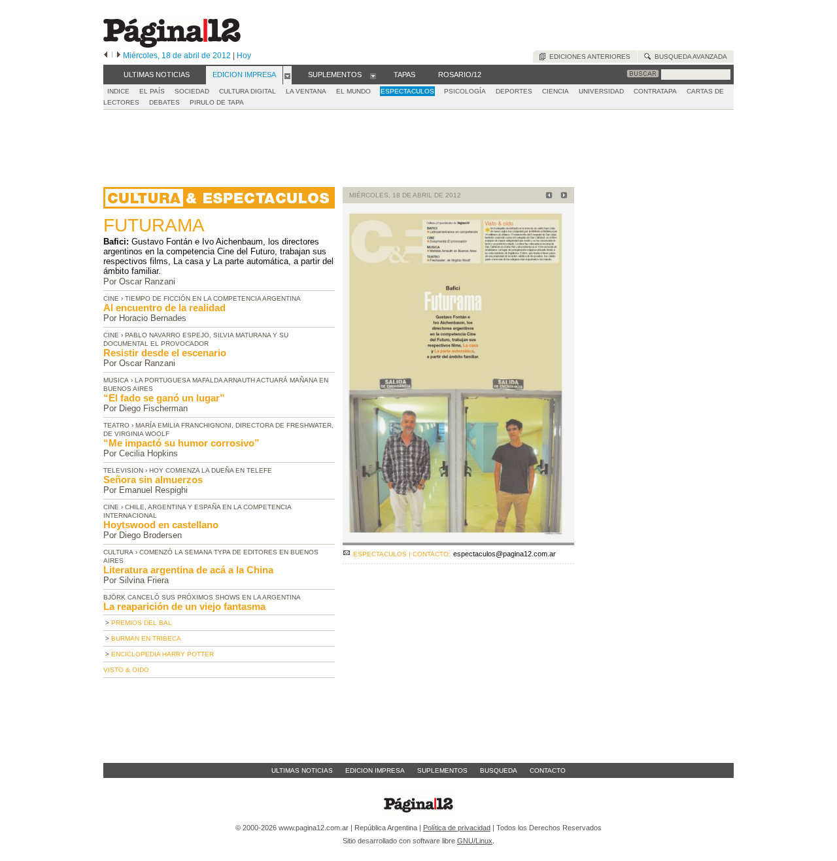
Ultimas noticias (302, 770)
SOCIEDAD (192, 91)
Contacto (548, 770)
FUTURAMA (154, 225)
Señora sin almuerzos (153, 479)
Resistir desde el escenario (164, 352)
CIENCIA (555, 91)
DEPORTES (514, 91)
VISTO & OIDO (126, 669)
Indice (118, 91)
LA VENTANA (306, 91)
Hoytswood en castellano (160, 524)
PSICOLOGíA (465, 91)
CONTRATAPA (655, 91)
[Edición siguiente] (118, 55)
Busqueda (498, 770)
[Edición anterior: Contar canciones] (547, 196)
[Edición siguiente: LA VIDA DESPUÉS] (562, 196)
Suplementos (442, 770)
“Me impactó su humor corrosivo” (181, 442)
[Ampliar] (458, 540)
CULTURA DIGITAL (247, 91)
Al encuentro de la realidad (164, 307)
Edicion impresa (375, 770)
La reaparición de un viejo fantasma (184, 606)
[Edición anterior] (105, 55)
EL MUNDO (353, 91)
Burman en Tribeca (146, 638)
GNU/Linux (474, 841)
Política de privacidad (456, 828)
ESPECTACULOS (407, 91)
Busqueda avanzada (689, 56)
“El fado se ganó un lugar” (164, 397)
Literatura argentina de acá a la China (188, 569)
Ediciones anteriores (587, 56)
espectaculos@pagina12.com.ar (504, 554)
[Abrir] (287, 75)
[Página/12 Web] (172, 45)
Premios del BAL (141, 622)
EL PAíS (152, 91)
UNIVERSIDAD (601, 91)
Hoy (244, 55)
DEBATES (164, 102)
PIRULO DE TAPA (217, 102)
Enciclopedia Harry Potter (162, 654)
